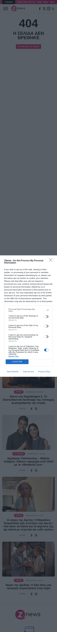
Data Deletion (13, 371)
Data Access (28, 371)
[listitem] (28, 310)
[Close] (51, 260)
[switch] (46, 316)
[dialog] (28, 316)
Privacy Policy (44, 371)
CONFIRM (17, 362)
